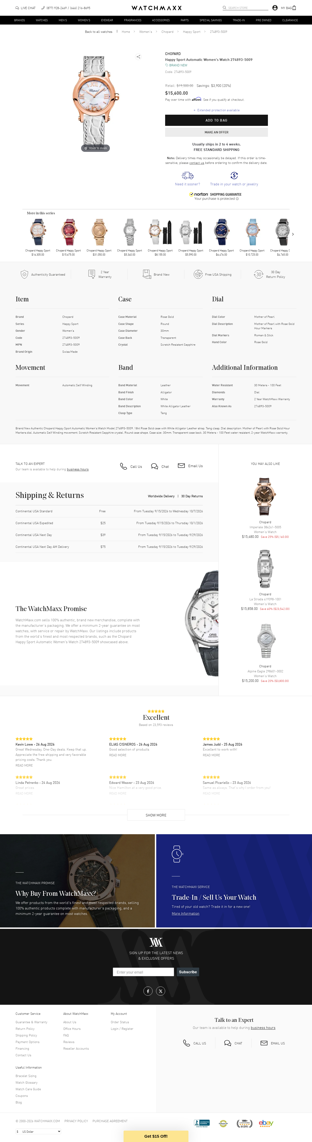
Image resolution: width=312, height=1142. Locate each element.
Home (126, 31)
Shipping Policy (26, 1035)
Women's (84, 20)
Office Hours (72, 1028)
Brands (19, 20)
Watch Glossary (26, 1082)
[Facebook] (148, 991)
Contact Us (23, 1054)
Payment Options (28, 1041)
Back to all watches (98, 31)
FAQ (66, 1035)
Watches (42, 20)
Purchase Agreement (110, 1120)
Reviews (68, 1041)
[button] (288, 7)
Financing (22, 1048)
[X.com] (160, 991)
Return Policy (25, 1028)
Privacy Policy (76, 1120)
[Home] (157, 8)
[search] (224, 7)
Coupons (22, 1095)
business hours (78, 469)
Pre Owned (263, 20)
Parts (185, 20)
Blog (19, 1102)
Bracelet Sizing (26, 1075)
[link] (187, 179)
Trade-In (239, 20)
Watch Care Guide (28, 1088)
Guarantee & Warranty (31, 1021)
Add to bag (216, 120)
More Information (185, 913)
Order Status (120, 1021)
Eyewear (107, 20)
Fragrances (132, 20)
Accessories (161, 20)
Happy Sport (192, 31)
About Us (69, 1021)
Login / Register (122, 1028)
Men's (63, 20)
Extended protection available (216, 109)
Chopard (167, 31)
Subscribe (188, 971)
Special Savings (211, 20)
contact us (196, 162)
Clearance (290, 20)
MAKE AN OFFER (216, 132)
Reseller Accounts (76, 1048)
